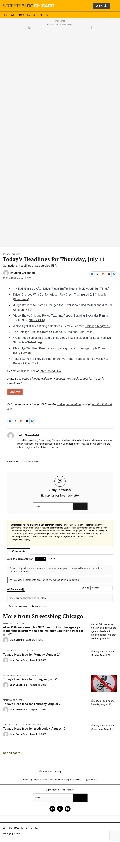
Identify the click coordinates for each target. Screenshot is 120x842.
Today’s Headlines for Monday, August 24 (31, 654)
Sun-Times (101, 288)
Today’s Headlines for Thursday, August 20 (32, 704)
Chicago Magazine (98, 326)
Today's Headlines (11, 254)
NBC (28, 309)
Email (37, 506)
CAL (48, 15)
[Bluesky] (68, 809)
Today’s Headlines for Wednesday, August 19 (34, 728)
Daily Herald (22, 353)
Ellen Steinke (17, 640)
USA (5, 15)
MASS (21, 15)
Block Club (37, 320)
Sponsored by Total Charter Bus (19, 651)
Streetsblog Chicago (13, 623)
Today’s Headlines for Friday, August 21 (30, 679)
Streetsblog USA (50, 371)
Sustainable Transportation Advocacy (22, 725)
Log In (99, 5)
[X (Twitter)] (60, 809)
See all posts (11, 753)
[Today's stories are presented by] (60, 135)
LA (28, 15)
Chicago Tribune (29, 332)
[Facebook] (52, 809)
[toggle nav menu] (115, 6)
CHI (34, 15)
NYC (12, 15)
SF (41, 15)
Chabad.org (33, 342)
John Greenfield (25, 273)
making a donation (69, 404)
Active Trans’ (65, 359)
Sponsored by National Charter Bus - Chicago (25, 675)
